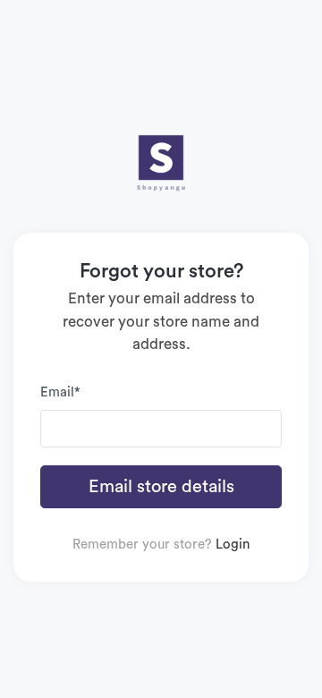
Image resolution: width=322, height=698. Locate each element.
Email (60, 392)
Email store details (161, 487)
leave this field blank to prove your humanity (70, 20)
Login (233, 544)
